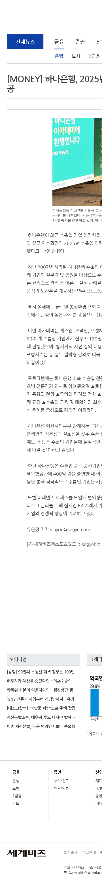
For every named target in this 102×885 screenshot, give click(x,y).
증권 (80, 42)
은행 (59, 56)
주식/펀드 (61, 781)
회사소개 (71, 852)
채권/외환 (61, 788)
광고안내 (89, 852)
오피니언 (18, 659)
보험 (76, 56)
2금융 (17, 796)
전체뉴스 (25, 42)
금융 (59, 42)
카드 (15, 803)
